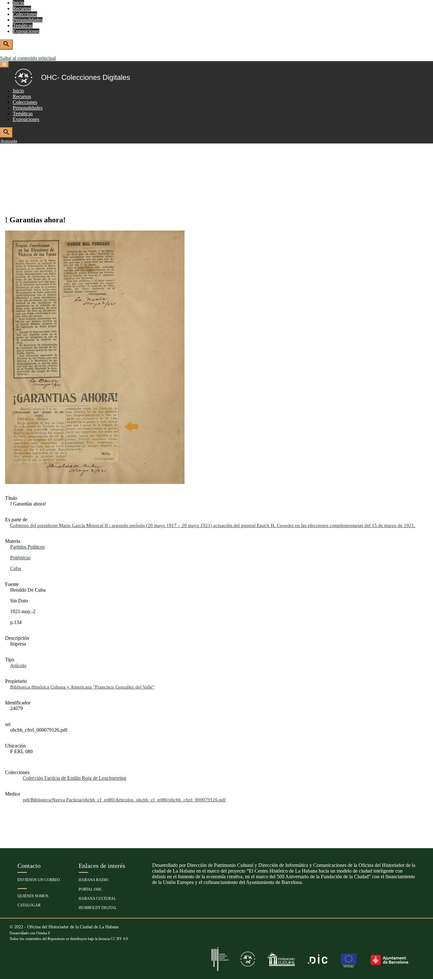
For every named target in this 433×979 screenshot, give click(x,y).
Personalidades (27, 19)
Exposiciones (26, 31)
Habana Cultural (97, 898)
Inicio (18, 2)
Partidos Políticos (27, 547)
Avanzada (8, 52)
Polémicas (20, 557)
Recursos (22, 8)
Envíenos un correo (38, 880)
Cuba (15, 568)
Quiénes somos (32, 896)
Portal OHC (90, 889)
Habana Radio (93, 880)
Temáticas (23, 25)
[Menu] (4, 64)
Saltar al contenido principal (28, 58)
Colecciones (25, 14)
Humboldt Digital (98, 908)
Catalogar (29, 905)
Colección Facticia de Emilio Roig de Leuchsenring (74, 778)
